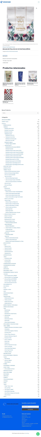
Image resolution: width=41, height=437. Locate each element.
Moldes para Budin (8, 299)
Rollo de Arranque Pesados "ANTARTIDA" (13, 179)
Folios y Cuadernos (8, 339)
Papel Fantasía (7, 310)
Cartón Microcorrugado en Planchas (11, 330)
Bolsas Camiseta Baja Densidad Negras (13, 193)
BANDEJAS (6, 126)
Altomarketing (27, 433)
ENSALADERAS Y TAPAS (8, 270)
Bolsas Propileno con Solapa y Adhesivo (13, 227)
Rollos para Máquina (8, 185)
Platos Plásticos (8, 362)
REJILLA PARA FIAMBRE (8, 372)
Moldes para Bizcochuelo (9, 298)
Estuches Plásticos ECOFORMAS (11, 279)
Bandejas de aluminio (8, 132)
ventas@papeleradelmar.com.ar (7, 417)
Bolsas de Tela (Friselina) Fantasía (23, 44)
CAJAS (5, 244)
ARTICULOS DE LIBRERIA (6, 119)
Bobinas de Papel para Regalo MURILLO (12, 173)
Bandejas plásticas (8, 145)
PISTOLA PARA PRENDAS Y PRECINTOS (11, 355)
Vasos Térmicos (7, 394)
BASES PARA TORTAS (7, 166)
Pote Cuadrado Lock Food (9, 368)
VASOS (5, 384)
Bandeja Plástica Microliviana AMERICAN (13, 147)
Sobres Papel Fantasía (9, 350)
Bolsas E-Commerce (8, 215)
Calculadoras (7, 329)
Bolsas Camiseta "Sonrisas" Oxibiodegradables (14, 191)
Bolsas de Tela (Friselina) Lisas (11, 239)
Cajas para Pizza (8, 253)
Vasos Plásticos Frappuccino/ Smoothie (12, 393)
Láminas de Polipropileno (10, 231)
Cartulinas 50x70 (8, 332)
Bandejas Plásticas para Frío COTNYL (12, 159)
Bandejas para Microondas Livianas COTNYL (14, 150)
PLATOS (5, 357)
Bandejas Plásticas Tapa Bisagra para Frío (13, 162)
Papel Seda (7, 317)
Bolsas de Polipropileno (10, 226)
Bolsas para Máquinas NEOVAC (11, 222)
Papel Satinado (7, 315)
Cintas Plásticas (8, 261)
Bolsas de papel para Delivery (11, 207)
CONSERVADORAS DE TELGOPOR (10, 263)
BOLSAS (11, 44)
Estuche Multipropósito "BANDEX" (11, 275)
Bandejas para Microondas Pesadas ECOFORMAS (15, 157)
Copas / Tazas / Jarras (9, 386)
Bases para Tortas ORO (10, 140)
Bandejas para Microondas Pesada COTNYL (13, 155)
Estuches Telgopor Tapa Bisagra (10, 280)
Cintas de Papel (8, 260)
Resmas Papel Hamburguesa (10, 322)
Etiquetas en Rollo (8, 337)
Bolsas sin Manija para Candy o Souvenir (13, 212)
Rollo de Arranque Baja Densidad (12, 178)
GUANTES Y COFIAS (7, 289)
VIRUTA (5, 396)
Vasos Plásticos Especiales (9, 391)
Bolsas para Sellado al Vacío (10, 221)
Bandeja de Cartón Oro (10, 135)
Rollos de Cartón (8, 183)
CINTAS (5, 256)
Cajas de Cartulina (8, 248)
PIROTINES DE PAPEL (7, 353)
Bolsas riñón (7, 232)
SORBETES (6, 377)
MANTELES (6, 294)
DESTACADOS (6, 268)
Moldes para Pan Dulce (9, 301)
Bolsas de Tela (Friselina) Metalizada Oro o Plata (14, 241)
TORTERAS (6, 381)
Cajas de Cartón (8, 246)
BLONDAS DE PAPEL (7, 168)
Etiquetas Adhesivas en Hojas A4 (11, 336)
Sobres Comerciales (8, 346)
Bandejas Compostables (9, 130)
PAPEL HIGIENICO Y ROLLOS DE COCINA (11, 324)
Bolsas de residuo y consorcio (10, 214)
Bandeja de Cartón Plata (10, 137)
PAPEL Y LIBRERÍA (7, 325)
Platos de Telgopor (8, 360)
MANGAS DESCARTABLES (8, 293)
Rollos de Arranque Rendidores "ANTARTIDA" (14, 181)
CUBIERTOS (6, 267)
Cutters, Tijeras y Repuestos (10, 334)
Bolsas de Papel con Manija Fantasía (12, 203)
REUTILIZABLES (6, 374)
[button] (36, 8)
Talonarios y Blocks (8, 351)
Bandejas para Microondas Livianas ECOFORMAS (14, 152)
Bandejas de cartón (8, 133)
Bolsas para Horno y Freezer (10, 219)
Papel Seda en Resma (9, 318)
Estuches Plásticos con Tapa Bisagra (11, 277)
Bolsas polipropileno (8, 224)
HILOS (5, 291)
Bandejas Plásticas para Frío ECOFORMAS (13, 161)
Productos (7, 44)
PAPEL (5, 308)
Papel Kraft (7, 311)
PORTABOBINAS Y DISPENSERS (9, 365)
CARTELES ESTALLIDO (8, 255)
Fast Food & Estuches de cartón (11, 282)
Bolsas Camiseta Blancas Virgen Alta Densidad (14, 196)
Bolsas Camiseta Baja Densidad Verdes (13, 195)
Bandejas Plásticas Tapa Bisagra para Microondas (14, 164)
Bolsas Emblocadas (8, 217)
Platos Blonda (7, 358)
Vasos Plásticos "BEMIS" (9, 389)
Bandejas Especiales (9, 148)
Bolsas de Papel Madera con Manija (12, 205)
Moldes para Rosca (8, 303)
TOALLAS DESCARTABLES (8, 379)
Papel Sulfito (7, 320)
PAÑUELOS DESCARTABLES (9, 306)
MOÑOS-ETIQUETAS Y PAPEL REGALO (10, 305)
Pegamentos (7, 343)
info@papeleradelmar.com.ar (6, 415)
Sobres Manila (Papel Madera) (10, 348)
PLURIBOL (5, 363)
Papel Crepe (7, 341)
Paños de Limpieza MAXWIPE (10, 174)
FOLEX (5, 287)
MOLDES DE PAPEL (7, 296)
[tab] (5, 56)
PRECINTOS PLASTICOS (8, 370)
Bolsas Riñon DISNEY (9, 234)
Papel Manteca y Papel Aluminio (10, 313)
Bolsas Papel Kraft (9, 208)
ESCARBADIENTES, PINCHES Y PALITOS (11, 272)
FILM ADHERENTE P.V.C (8, 284)
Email (23, 404)
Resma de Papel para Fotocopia (10, 344)
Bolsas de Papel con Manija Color (12, 202)
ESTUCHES (6, 274)
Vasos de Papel (7, 387)
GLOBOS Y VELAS (5, 121)
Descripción (5, 56)
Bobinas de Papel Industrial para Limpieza (12, 171)
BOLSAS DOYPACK (7, 243)
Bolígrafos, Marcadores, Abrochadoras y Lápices (13, 327)
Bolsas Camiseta (8, 190)
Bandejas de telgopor (9, 142)
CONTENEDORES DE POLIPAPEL (9, 265)
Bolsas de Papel (8, 200)
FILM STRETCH (6, 286)
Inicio (4, 44)
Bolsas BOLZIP (7, 188)
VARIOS (5, 382)
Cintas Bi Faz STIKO (8, 258)
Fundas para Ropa (9, 229)
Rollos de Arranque (8, 176)
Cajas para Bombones (9, 251)
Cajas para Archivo (8, 249)
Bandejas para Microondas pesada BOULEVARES (14, 154)
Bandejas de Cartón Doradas (11, 138)
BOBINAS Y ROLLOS (7, 169)
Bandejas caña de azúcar (9, 128)
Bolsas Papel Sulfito (9, 210)
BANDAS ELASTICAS (7, 125)
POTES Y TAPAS (7, 367)
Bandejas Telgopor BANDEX (11, 143)
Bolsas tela (15, 44)
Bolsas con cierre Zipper (9, 198)
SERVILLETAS (6, 375)
